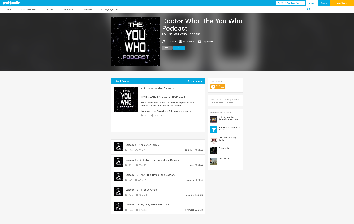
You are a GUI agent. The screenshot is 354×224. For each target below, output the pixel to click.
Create (324, 3)
